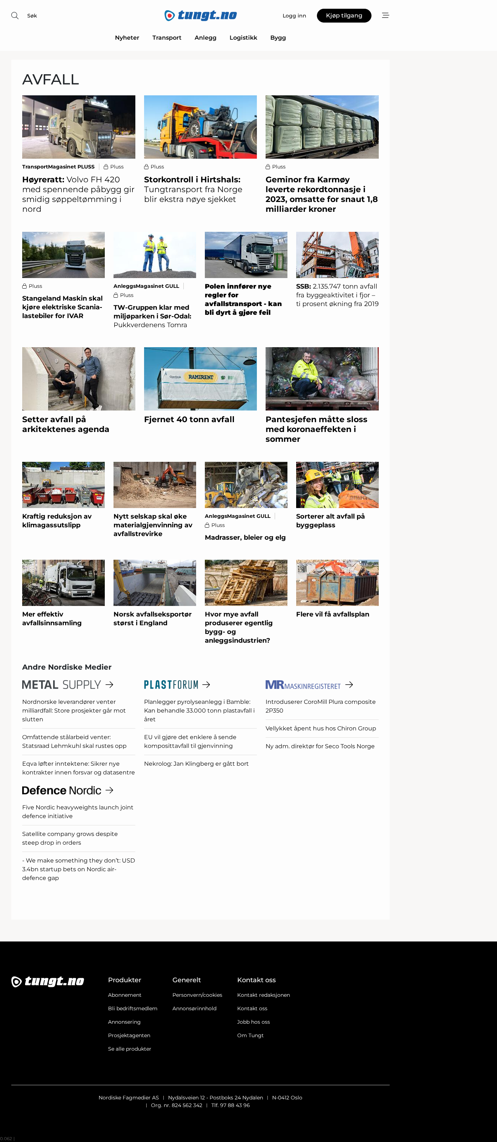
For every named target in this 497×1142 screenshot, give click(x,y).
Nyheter (127, 37)
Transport (167, 37)
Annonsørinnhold (194, 1008)
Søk (32, 15)
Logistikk (243, 37)
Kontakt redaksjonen (263, 995)
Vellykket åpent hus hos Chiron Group (321, 728)
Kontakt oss (252, 1008)
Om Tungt (250, 1035)
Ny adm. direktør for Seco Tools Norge (320, 746)
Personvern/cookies (197, 995)
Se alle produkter (129, 1049)
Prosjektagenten (129, 1035)
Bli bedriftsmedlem (133, 1008)
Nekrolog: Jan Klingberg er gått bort (196, 763)
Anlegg (205, 37)
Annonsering (124, 1022)
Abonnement (125, 995)
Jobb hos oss (253, 1022)
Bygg (278, 37)
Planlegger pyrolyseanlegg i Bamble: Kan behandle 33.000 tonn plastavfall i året (199, 710)
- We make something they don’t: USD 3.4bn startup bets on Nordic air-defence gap (78, 869)
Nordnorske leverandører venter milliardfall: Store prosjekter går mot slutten (74, 710)
